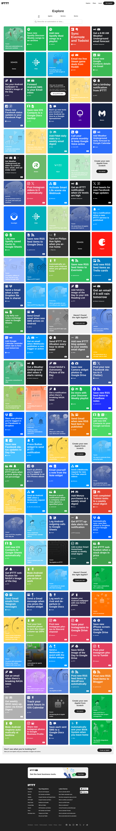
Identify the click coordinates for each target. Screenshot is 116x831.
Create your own (80, 323)
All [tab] (39, 16)
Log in (100, 3)
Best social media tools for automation (67, 815)
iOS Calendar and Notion (44, 794)
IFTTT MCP (30, 799)
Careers (36, 824)
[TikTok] (84, 825)
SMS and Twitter (42, 805)
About (60, 824)
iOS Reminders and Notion (45, 807)
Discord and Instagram (44, 791)
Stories (29, 794)
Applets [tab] (50, 16)
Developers (30, 824)
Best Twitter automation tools (65, 794)
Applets (29, 797)
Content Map (31, 805)
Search (29, 807)
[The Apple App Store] (84, 789)
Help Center (30, 802)
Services (30, 791)
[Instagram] (73, 825)
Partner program (43, 824)
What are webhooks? (64, 805)
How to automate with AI (64, 791)
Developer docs (31, 813)
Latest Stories (63, 789)
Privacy (55, 824)
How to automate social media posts (67, 813)
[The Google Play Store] (84, 792)
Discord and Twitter (43, 815)
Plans (94, 3)
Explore (88, 3)
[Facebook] (66, 825)
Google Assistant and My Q (45, 799)
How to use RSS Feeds (64, 802)
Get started (109, 3)
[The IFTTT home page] (5, 3)
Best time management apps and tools (67, 797)
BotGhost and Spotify (44, 802)
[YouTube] (77, 825)
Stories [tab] (76, 16)
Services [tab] (63, 16)
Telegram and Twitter (43, 813)
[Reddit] (87, 825)
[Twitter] (80, 825)
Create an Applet (104, 750)
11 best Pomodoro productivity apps (67, 807)
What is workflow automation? (66, 799)
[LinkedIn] (70, 825)
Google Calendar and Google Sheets (47, 797)
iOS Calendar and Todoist (44, 810)
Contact (50, 824)
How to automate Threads (65, 810)
